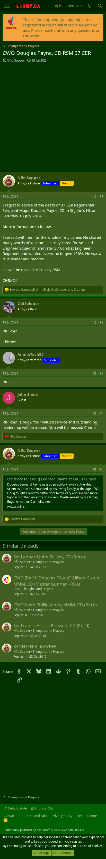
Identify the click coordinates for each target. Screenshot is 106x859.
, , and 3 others (48, 290)
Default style (17, 808)
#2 (101, 322)
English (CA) (43, 808)
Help (80, 815)
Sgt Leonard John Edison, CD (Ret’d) (49, 557)
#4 (101, 413)
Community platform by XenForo (44, 830)
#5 (101, 469)
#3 (101, 373)
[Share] (94, 197)
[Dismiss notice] (98, 19)
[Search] (100, 6)
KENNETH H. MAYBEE (34, 646)
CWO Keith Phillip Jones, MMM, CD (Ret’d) (55, 605)
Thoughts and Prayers (48, 562)
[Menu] (7, 6)
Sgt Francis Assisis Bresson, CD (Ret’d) (51, 625)
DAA (16, 589)
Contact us (12, 815)
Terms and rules (36, 815)
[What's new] (90, 6)
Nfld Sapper (16, 60)
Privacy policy (62, 815)
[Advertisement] (53, 118)
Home (92, 815)
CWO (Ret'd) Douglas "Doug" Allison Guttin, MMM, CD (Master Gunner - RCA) (57, 581)
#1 (101, 196)
